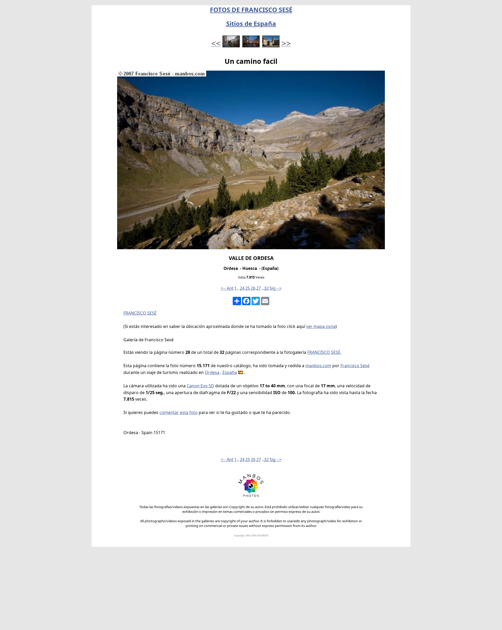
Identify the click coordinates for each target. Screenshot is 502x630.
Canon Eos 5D (200, 386)
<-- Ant (227, 288)
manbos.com (318, 365)
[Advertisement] (251, 590)
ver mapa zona (320, 326)
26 (253, 288)
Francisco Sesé (354, 365)
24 (242, 288)
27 (258, 288)
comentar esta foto (178, 412)
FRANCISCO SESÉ (140, 313)
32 (266, 288)
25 (247, 288)
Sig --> (276, 288)
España (230, 372)
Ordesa (212, 372)
